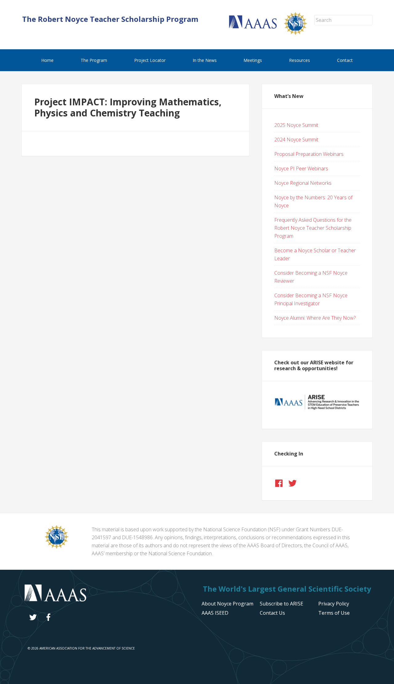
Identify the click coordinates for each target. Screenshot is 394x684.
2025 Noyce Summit (296, 125)
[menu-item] (333, 603)
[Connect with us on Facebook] (278, 483)
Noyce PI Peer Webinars (301, 168)
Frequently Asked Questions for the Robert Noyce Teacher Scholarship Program (313, 228)
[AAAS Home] (256, 26)
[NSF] (56, 546)
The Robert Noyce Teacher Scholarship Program (110, 19)
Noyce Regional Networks (303, 183)
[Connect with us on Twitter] (292, 483)
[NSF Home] (299, 33)
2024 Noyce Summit (296, 139)
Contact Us (272, 612)
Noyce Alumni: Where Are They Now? (315, 317)
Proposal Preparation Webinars (309, 154)
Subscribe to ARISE (281, 603)
